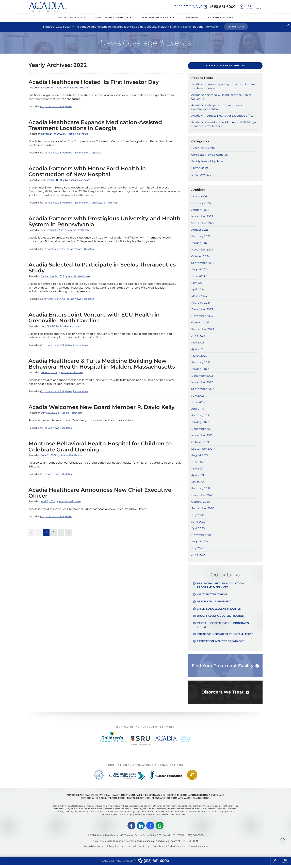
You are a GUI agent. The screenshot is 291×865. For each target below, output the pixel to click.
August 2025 (199, 229)
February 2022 (201, 415)
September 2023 (202, 329)
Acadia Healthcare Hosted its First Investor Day (93, 82)
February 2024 (201, 302)
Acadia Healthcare (77, 87)
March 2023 (199, 355)
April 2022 (197, 409)
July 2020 (197, 515)
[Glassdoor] (159, 825)
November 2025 (202, 216)
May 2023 (197, 342)
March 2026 (199, 196)
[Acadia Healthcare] (79, 7)
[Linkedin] (140, 825)
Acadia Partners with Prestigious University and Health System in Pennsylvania (104, 221)
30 (48, 372)
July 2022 (197, 395)
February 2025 (201, 236)
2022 (59, 87)
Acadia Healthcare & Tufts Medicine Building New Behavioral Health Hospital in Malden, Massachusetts (101, 363)
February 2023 (201, 362)
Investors (191, 17)
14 (56, 276)
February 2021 (200, 488)
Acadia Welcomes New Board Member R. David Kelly (101, 407)
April (44, 501)
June (44, 372)
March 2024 (199, 296)
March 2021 (198, 481)
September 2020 (202, 508)
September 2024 (202, 262)
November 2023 (202, 316)
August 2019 (199, 541)
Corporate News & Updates (56, 106)
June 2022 (198, 402)
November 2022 (202, 382)
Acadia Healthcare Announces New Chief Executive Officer (99, 492)
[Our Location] (241, 6)
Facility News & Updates (87, 152)
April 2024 (198, 289)
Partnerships (109, 202)
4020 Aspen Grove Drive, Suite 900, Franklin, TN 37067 (152, 835)
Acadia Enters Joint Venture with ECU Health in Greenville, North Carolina (94, 317)
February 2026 (201, 203)
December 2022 (202, 375)
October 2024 (200, 256)
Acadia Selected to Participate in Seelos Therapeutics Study (102, 267)
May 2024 (197, 282)
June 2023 (198, 335)
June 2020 (198, 521)
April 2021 (197, 475)
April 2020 (198, 528)
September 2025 (202, 223)
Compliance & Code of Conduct (169, 846)
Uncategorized (201, 174)
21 (48, 455)
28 (56, 179)
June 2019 (198, 554)
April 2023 (197, 349)
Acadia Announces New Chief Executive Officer (223, 115)
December (47, 87)
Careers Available (220, 17)
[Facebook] (131, 825)
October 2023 (200, 322)
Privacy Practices (115, 846)
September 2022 (202, 388)
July (43, 326)
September (47, 179)
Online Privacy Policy (138, 846)
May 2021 (197, 468)
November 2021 (201, 435)
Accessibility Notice (93, 846)
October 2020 (200, 501)
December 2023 (202, 309)
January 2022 (200, 422)
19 (56, 229)
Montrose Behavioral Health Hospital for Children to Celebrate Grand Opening (100, 446)
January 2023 (200, 369)
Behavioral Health (50, 248)
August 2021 (199, 455)
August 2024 (200, 269)
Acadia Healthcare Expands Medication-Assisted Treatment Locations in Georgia (95, 125)
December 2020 (202, 495)
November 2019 (202, 535)
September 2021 (202, 448)
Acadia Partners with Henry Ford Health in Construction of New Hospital (87, 171)
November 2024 (202, 249)
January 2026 (200, 209)
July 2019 (197, 548)
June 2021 (198, 462)
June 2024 (198, 276)
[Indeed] (150, 825)
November (47, 133)
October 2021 (200, 442)
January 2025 (200, 243)
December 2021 (201, 428)
